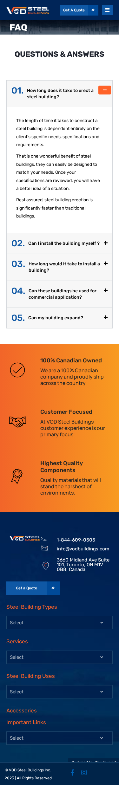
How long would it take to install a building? (55, 267)
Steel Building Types (31, 607)
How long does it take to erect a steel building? (52, 94)
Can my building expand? (47, 318)
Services (17, 641)
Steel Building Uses (30, 676)
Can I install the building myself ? (55, 243)
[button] (59, 94)
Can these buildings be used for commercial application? (53, 294)
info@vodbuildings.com (83, 549)
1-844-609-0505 (76, 540)
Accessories (21, 710)
